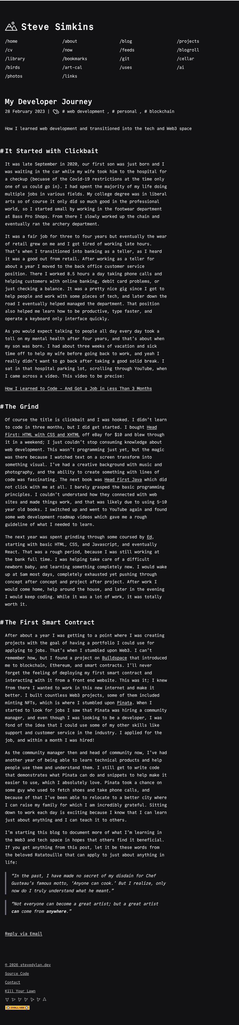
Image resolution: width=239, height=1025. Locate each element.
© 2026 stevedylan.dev (28, 965)
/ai (180, 67)
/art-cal (72, 67)
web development (85, 111)
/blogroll (188, 49)
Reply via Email (23, 933)
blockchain (160, 111)
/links (69, 76)
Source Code (17, 973)
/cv (8, 49)
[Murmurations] (119, 999)
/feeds (127, 49)
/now (67, 49)
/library (15, 58)
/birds (12, 67)
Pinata (124, 702)
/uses (126, 67)
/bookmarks (74, 58)
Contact (12, 982)
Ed (149, 536)
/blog (126, 41)
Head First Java (123, 479)
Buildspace (114, 657)
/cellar (185, 58)
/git (124, 58)
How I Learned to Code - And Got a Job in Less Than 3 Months (78, 388)
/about (69, 41)
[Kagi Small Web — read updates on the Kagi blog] (119, 1007)
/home (11, 41)
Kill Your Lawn (20, 991)
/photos (13, 76)
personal (126, 111)
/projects (188, 41)
